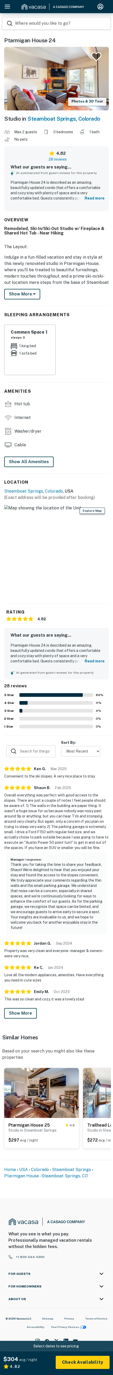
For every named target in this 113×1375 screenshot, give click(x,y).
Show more (21, 294)
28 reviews (58, 159)
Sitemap (47, 1318)
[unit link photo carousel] (41, 1093)
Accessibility (35, 1326)
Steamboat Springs (51, 118)
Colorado (89, 118)
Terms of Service (96, 1318)
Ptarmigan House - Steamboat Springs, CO (46, 1175)
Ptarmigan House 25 (29, 1125)
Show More (20, 1013)
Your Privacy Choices (65, 1326)
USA (23, 1169)
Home (10, 1169)
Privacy (69, 1318)
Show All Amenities (29, 461)
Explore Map (92, 511)
